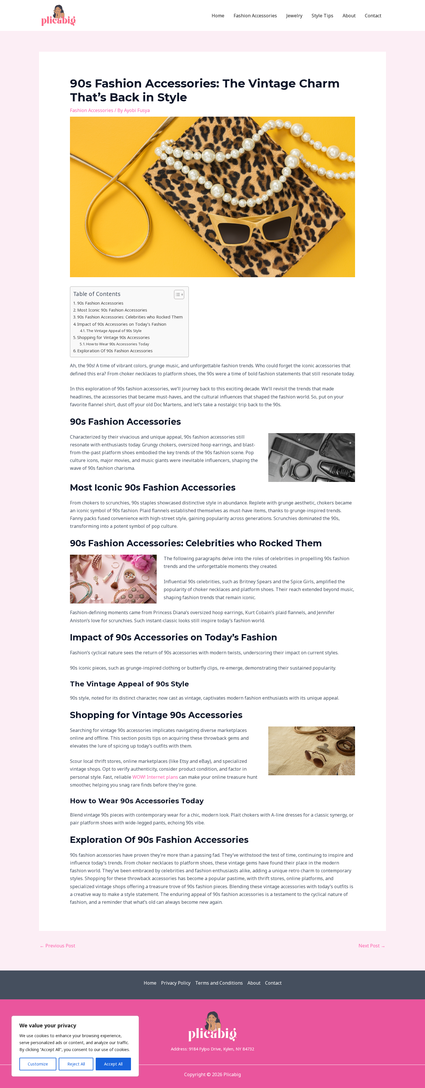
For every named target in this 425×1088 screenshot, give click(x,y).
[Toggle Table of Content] (176, 294)
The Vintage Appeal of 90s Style (114, 330)
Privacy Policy (176, 983)
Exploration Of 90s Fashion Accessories (115, 350)
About (253, 983)
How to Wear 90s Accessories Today (117, 343)
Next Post (372, 945)
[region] (75, 1046)
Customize (38, 1064)
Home (150, 983)
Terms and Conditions (219, 983)
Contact (273, 983)
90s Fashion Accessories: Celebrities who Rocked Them (130, 317)
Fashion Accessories (91, 110)
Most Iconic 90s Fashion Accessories (112, 310)
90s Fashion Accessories (100, 303)
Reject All (76, 1064)
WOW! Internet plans (155, 777)
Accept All (113, 1064)
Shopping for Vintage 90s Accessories (113, 337)
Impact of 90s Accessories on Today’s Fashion (121, 324)
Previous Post (57, 945)
